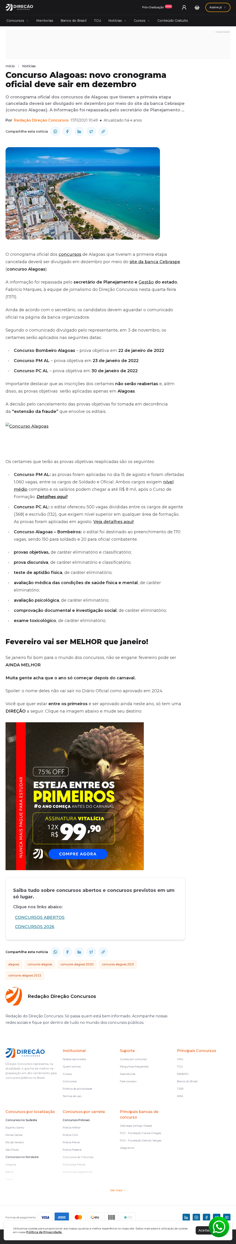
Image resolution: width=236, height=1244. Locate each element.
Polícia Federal (72, 1149)
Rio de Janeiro (15, 1142)
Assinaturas (127, 1074)
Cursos (139, 20)
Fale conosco (128, 1081)
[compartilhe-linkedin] (79, 131)
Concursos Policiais (76, 1120)
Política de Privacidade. (44, 1232)
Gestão (146, 282)
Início (10, 66)
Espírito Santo (15, 1127)
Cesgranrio (127, 1147)
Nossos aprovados (74, 1059)
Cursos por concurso (133, 1059)
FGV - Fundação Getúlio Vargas (140, 1140)
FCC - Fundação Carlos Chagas (140, 1133)
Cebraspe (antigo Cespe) (136, 1125)
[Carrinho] (197, 7)
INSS (180, 1096)
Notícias (115, 20)
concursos (70, 254)
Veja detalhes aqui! (113, 521)
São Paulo (12, 1149)
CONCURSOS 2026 (34, 926)
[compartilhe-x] (91, 131)
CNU (180, 1059)
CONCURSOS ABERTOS (40, 917)
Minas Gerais (14, 1135)
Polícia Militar (72, 1127)
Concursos (15, 20)
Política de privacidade (77, 1088)
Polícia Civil (70, 1135)
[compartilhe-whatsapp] (55, 131)
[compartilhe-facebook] (67, 131)
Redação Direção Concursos (41, 120)
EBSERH (183, 1074)
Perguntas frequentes (134, 1066)
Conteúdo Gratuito (172, 20)
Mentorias (44, 20)
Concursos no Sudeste (21, 1120)
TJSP (180, 1088)
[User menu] (184, 7)
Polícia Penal (71, 1142)
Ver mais (116, 1190)
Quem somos (72, 1066)
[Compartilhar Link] (103, 131)
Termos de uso (72, 1096)
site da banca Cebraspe (155, 261)
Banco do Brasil (73, 20)
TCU (97, 20)
